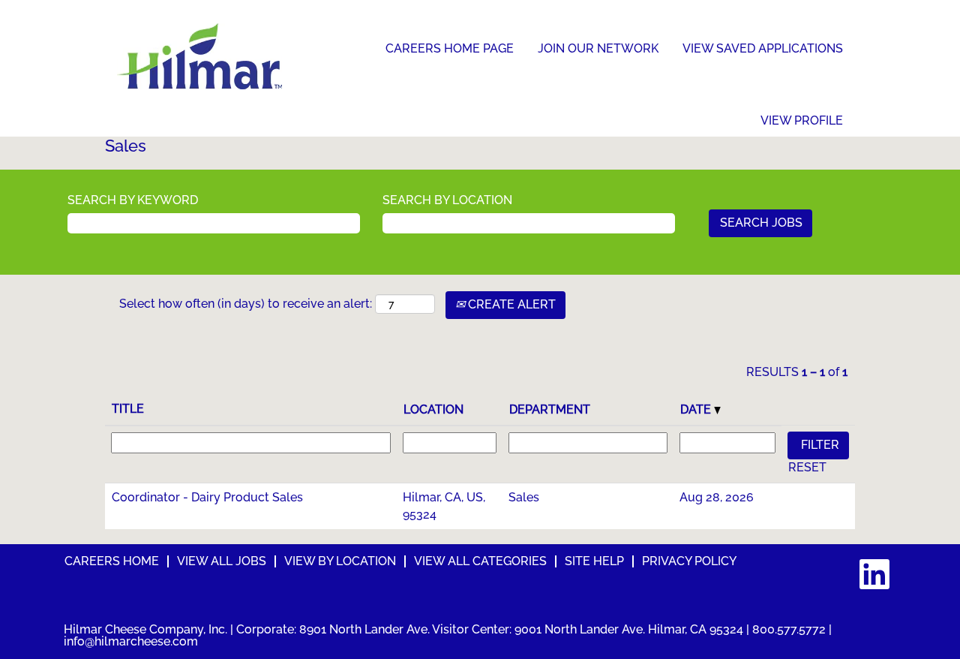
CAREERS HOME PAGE (450, 48)
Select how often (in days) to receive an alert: (245, 303)
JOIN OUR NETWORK (598, 48)
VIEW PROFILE (801, 121)
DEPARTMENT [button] (549, 409)
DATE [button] (697, 409)
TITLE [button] (128, 409)
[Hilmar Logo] (199, 56)
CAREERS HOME (111, 561)
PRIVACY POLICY (689, 561)
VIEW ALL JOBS (221, 561)
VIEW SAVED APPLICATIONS (762, 48)
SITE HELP (594, 561)
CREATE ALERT (510, 304)
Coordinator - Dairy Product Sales (207, 497)
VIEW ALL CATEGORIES (480, 561)
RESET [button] (807, 467)
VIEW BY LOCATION (340, 561)
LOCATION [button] (434, 409)
